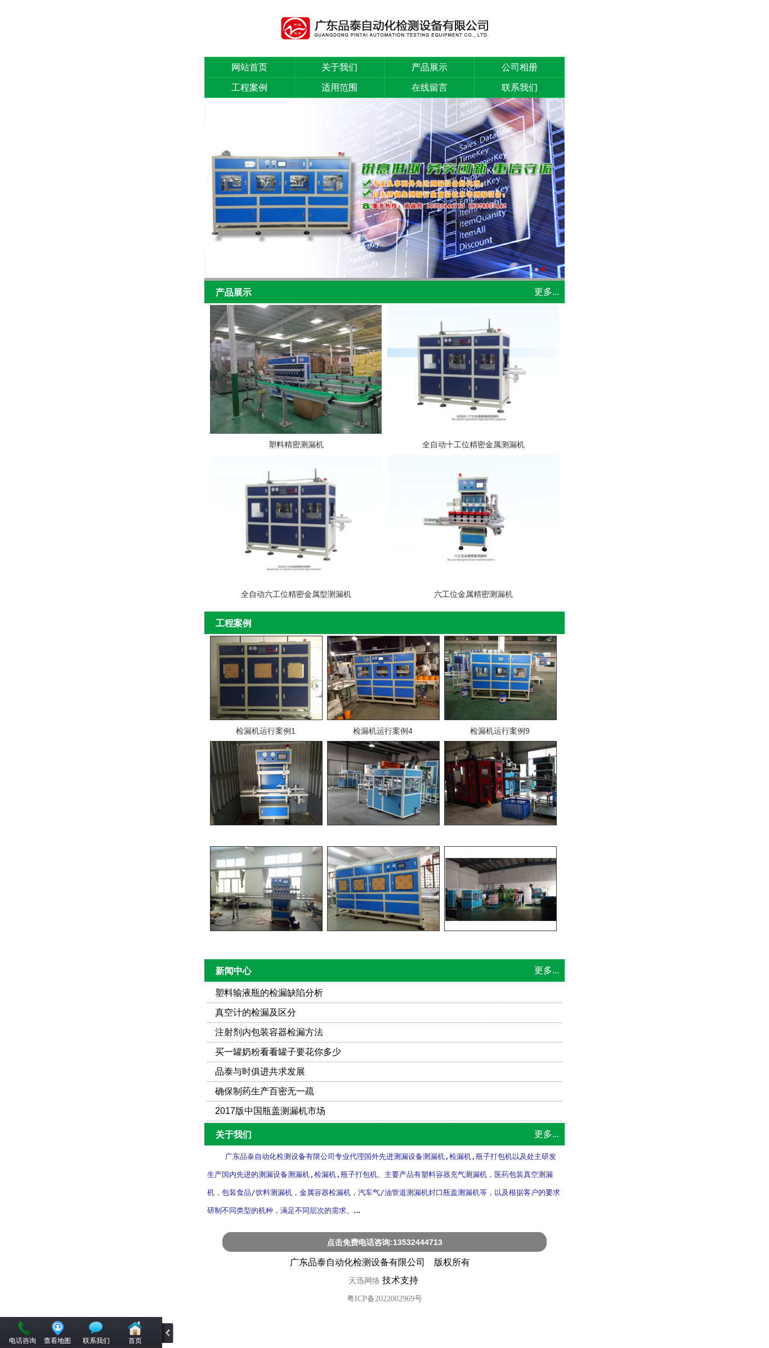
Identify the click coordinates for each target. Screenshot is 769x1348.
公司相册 (520, 67)
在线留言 (430, 87)
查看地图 (57, 1341)
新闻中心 (234, 971)
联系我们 (520, 87)
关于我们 (339, 67)
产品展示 (430, 67)
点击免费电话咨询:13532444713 (384, 1242)
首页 (135, 1341)
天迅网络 (364, 1280)
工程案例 (249, 87)
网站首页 (249, 67)
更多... (546, 291)
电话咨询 (22, 1341)
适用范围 (339, 87)
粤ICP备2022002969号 (384, 1299)
